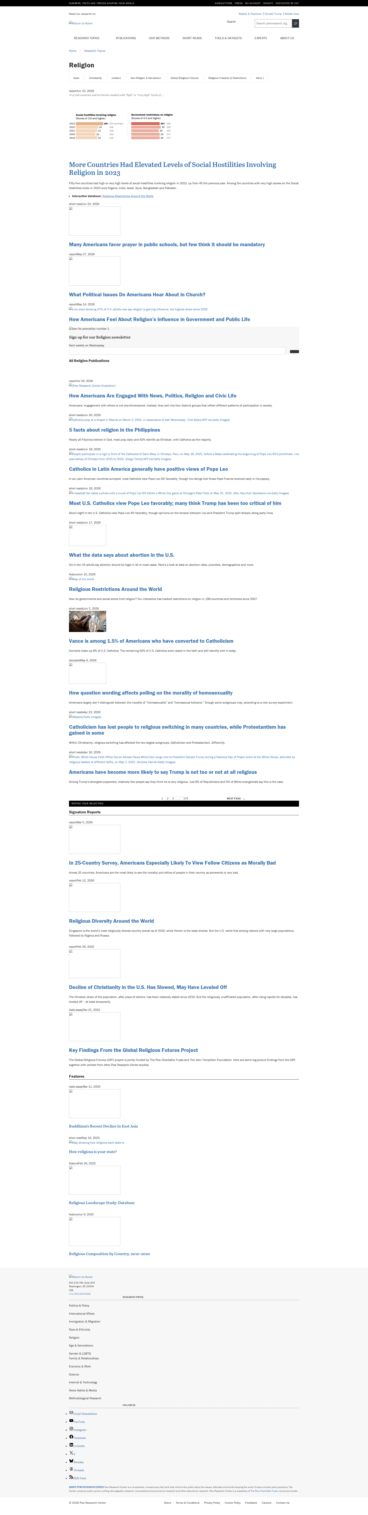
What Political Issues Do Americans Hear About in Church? (137, 294)
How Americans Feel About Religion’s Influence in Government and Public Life (159, 319)
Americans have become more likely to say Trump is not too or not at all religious (163, 772)
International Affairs (81, 1313)
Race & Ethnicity (79, 1329)
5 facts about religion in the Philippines (114, 429)
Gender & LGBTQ (80, 1353)
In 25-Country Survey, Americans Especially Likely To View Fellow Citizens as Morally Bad (172, 862)
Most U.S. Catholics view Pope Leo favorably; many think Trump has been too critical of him (175, 503)
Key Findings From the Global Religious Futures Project (133, 1050)
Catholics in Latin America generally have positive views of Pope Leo (148, 469)
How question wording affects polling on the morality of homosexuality (150, 692)
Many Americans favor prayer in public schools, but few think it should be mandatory (167, 244)
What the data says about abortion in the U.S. (121, 555)
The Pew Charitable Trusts (264, 1491)
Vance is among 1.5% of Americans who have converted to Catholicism (151, 641)
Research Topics (87, 38)
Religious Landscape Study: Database (102, 1202)
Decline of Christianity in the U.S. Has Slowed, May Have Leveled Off (148, 987)
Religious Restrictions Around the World (128, 196)
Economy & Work (80, 1366)
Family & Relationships (84, 1358)
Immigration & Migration (84, 1321)
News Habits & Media (83, 1390)
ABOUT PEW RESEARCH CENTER (86, 1487)
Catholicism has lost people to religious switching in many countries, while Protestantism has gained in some (177, 730)
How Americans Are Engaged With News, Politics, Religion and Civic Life (153, 395)
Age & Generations (81, 1345)
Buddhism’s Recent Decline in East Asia (103, 1126)
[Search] (295, 23)
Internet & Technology (83, 1382)
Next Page (236, 798)
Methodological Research (85, 1398)
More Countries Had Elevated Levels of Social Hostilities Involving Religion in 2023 (172, 168)
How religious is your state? (93, 1151)
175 (185, 798)
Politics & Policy (79, 1305)
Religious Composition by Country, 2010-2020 (109, 1253)
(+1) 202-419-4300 (80, 1293)
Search (231, 21)
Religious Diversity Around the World (111, 921)
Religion (74, 1337)
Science (74, 1374)
